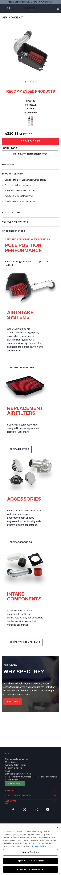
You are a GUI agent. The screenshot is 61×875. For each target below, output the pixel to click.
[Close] (57, 827)
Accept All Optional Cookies (30, 869)
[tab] (30, 165)
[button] (25, 82)
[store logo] (30, 8)
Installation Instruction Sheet (30, 153)
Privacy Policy (39, 846)
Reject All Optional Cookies (30, 861)
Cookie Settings (14, 783)
